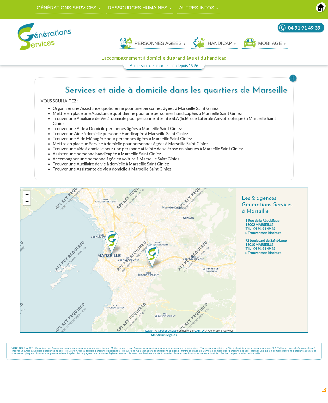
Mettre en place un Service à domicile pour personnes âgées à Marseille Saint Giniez (130, 143)
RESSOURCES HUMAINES (137, 7)
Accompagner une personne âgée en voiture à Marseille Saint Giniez (116, 158)
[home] (321, 10)
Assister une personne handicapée (55, 353)
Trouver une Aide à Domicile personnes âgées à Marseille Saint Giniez (117, 128)
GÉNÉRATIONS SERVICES (66, 7)
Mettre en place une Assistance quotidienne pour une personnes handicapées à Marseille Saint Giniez (147, 113)
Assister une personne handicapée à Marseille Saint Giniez (107, 153)
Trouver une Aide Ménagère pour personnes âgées (150, 350)
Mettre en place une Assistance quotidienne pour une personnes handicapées (154, 348)
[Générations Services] (44, 49)
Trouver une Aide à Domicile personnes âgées (37, 350)
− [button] (27, 202)
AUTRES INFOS (196, 7)
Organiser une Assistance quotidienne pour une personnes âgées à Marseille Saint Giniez (135, 108)
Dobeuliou (295, 391)
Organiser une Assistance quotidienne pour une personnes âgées (72, 348)
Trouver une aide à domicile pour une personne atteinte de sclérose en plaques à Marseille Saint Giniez (148, 148)
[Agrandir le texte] (293, 81)
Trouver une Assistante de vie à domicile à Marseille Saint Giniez (112, 168)
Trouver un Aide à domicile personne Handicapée (92, 350)
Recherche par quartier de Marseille (240, 353)
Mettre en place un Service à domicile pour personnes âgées (215, 350)
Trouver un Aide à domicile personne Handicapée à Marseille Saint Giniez (120, 133)
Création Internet (311, 391)
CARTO (199, 330)
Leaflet (149, 330)
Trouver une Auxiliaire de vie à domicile (150, 353)
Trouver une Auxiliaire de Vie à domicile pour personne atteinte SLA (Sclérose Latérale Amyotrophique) (257, 348)
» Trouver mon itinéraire (263, 233)
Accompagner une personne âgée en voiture (102, 353)
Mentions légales (164, 335)
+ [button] (27, 194)
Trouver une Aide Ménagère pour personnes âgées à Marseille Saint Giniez (122, 138)
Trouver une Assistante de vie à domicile (196, 353)
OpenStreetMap (167, 330)
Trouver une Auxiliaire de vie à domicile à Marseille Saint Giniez (111, 163)
